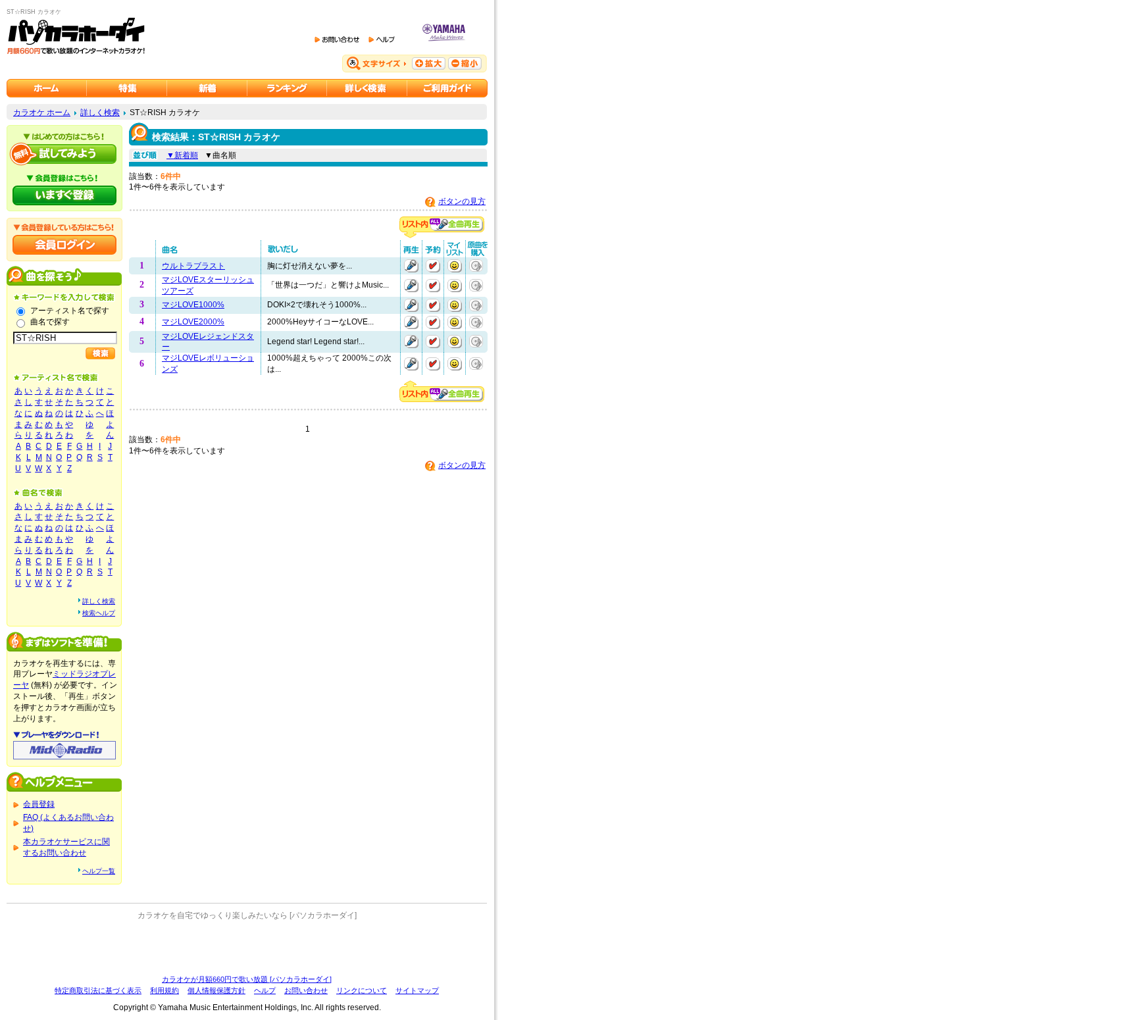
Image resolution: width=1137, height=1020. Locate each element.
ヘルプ (265, 990)
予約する (433, 265)
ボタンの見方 (462, 201)
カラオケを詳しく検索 (367, 88)
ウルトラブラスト (193, 265)
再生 (411, 265)
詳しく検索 (100, 112)
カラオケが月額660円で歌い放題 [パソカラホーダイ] (247, 979)
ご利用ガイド (447, 88)
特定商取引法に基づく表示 (98, 990)
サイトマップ (417, 990)
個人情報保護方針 (216, 990)
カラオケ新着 (207, 88)
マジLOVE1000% (193, 304)
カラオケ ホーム (41, 112)
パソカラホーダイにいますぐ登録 (64, 195)
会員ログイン (64, 245)
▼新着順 (182, 155)
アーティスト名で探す (69, 310)
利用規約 (164, 990)
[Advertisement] (247, 947)
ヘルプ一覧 (98, 871)
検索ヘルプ (98, 613)
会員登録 (39, 804)
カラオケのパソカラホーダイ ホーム (47, 88)
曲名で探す (50, 321)
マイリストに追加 (454, 265)
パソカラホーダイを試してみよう (64, 154)
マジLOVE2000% (193, 321)
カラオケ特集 (127, 88)
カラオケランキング (287, 88)
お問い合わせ (306, 990)
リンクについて (361, 990)
